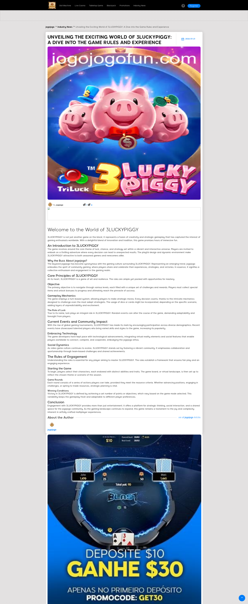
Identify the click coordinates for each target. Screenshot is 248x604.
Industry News (139, 6)
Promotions (125, 6)
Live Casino (80, 6)
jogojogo (50, 27)
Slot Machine (65, 6)
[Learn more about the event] (124, 20)
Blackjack (111, 6)
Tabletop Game (96, 6)
